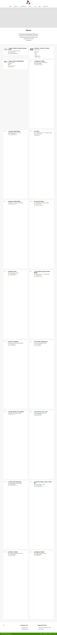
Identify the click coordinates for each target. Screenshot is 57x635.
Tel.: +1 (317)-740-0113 (11, 65)
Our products (23, 6)
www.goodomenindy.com (38, 415)
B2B (35, 6)
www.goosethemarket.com (12, 345)
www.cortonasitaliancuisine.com (39, 486)
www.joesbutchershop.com (38, 276)
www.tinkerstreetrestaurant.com (13, 485)
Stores (30, 6)
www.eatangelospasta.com (12, 204)
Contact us (45, 6)
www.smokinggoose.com (38, 345)
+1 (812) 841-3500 (24, 627)
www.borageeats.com (11, 414)
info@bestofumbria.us (25, 629)
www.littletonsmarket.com (12, 555)
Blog (40, 6)
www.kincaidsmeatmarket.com (13, 134)
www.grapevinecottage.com (38, 64)
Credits (54, 633)
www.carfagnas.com (37, 555)
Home (10, 6)
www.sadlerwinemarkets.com (38, 205)
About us (16, 6)
